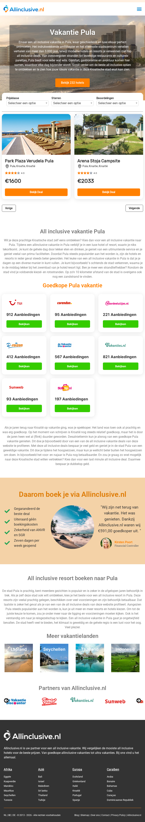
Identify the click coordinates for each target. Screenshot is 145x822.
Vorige (9, 208)
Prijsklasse (12, 98)
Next (138, 701)
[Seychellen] (54, 671)
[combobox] (27, 103)
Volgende (134, 208)
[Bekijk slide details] (16, 702)
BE (9, 815)
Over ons (95, 815)
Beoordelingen (105, 98)
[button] (139, 9)
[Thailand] (90, 671)
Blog (76, 815)
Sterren (56, 98)
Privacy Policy (118, 815)
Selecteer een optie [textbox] (22, 103)
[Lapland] (19, 671)
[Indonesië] (125, 671)
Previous (6, 701)
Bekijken (24, 324)
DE (14, 815)
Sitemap (85, 815)
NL (5, 815)
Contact (105, 815)
